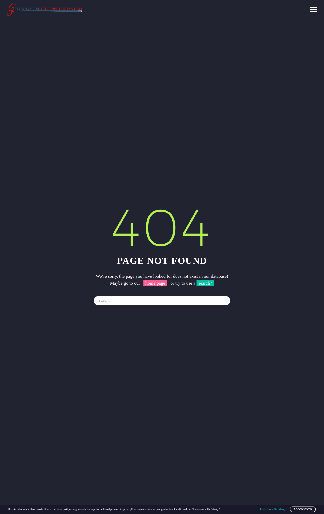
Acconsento (303, 509)
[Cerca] (225, 300)
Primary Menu (313, 9)
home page (155, 283)
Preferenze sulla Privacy (273, 509)
